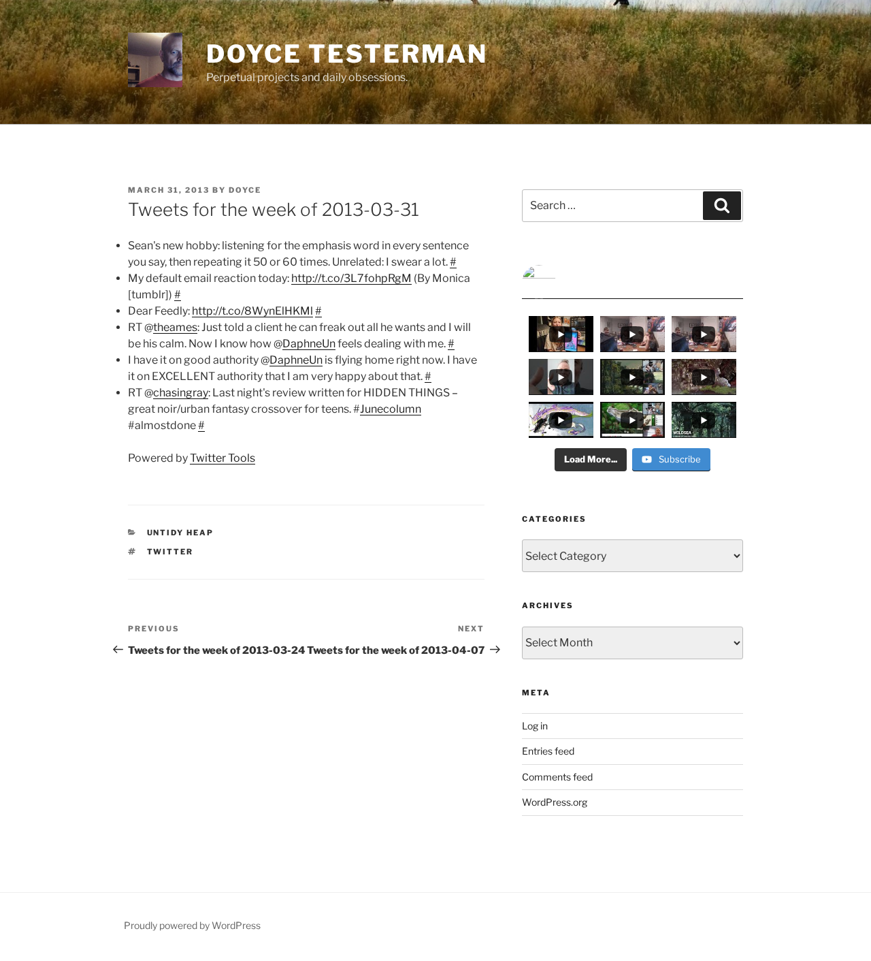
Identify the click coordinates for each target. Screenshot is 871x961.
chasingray (180, 392)
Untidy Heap (180, 532)
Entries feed (548, 751)
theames (175, 327)
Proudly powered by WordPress (192, 925)
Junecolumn (390, 409)
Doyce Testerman (347, 54)
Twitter (170, 551)
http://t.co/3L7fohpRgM (351, 278)
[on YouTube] (632, 282)
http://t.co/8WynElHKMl (252, 310)
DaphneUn (308, 343)
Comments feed (557, 777)
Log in (535, 725)
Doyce (245, 190)
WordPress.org (554, 802)
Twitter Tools (222, 458)
